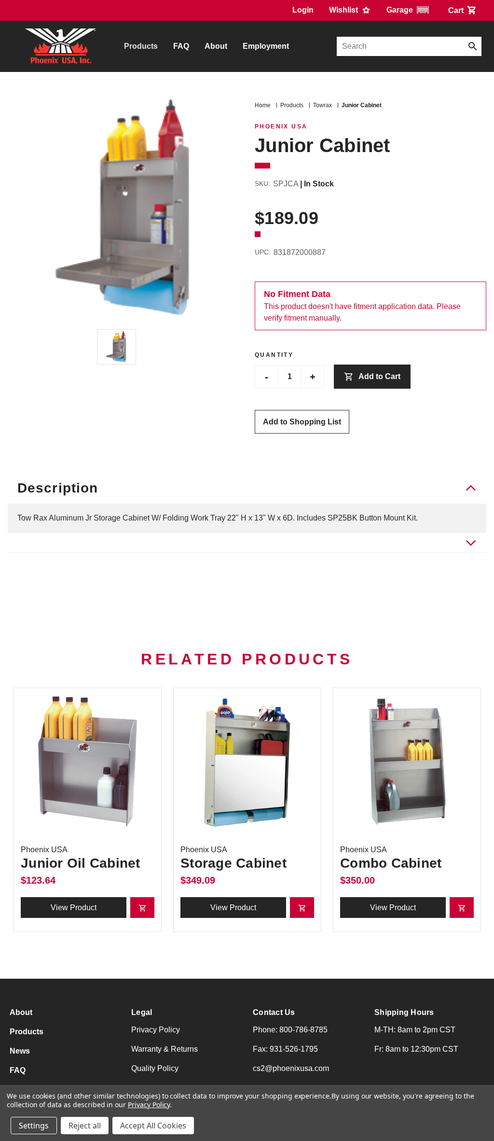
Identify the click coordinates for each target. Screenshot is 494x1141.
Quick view (88, 762)
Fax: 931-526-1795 (285, 1049)
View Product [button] (73, 907)
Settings (34, 1125)
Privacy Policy (155, 1030)
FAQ (181, 46)
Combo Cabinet (390, 863)
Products (141, 46)
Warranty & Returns (164, 1049)
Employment (266, 46)
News (20, 1051)
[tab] (247, 543)
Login (303, 10)
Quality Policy (154, 1068)
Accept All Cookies (153, 1125)
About (216, 46)
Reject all (85, 1125)
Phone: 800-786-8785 (290, 1030)
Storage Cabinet (233, 863)
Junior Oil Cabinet (80, 863)
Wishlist (344, 10)
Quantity (274, 355)
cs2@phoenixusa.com (291, 1068)
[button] (409, 10)
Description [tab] (57, 487)
